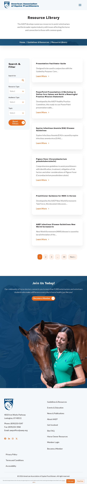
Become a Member (55, 449)
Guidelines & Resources (57, 402)
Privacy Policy (11, 454)
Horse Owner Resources (57, 436)
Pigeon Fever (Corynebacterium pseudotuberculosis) (51, 160)
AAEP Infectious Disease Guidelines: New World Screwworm (55, 225)
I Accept (70, 481)
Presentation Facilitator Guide (51, 63)
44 (64, 257)
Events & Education (55, 407)
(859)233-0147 (17, 423)
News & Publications (55, 413)
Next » (72, 257)
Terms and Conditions (15, 460)
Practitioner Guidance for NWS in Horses (56, 196)
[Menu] (80, 5)
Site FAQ (50, 431)
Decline (80, 481)
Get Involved (52, 425)
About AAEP (52, 419)
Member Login (53, 442)
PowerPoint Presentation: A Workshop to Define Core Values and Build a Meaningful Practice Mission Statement (56, 94)
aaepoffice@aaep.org (18, 430)
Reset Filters (15, 122)
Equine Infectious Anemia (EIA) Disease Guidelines (55, 129)
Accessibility (11, 466)
